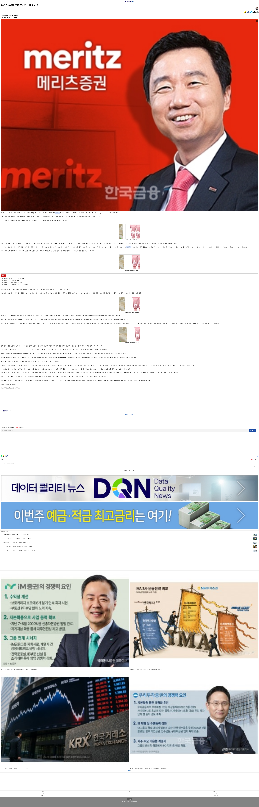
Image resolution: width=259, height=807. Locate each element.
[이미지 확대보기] (257, 21)
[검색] (257, 1)
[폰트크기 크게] (4, 12)
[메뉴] (1, 1)
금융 (43, 793)
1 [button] (129, 770)
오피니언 (129, 795)
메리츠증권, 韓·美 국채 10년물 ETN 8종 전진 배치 (13, 278)
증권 (43, 791)
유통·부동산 (215, 791)
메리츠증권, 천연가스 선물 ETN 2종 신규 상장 (12, 280)
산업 (130, 791)
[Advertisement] (129, 398)
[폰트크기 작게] (1, 12)
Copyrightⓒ (124, 801)
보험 (130, 793)
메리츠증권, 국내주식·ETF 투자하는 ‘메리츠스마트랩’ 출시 (15, 284)
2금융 (216, 793)
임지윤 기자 (12, 410)
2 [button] (130, 770)
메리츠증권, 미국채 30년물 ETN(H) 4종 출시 (12, 282)
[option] (129, 670)
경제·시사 (43, 795)
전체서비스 (129, 799)
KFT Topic (216, 795)
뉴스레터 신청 (252, 430)
